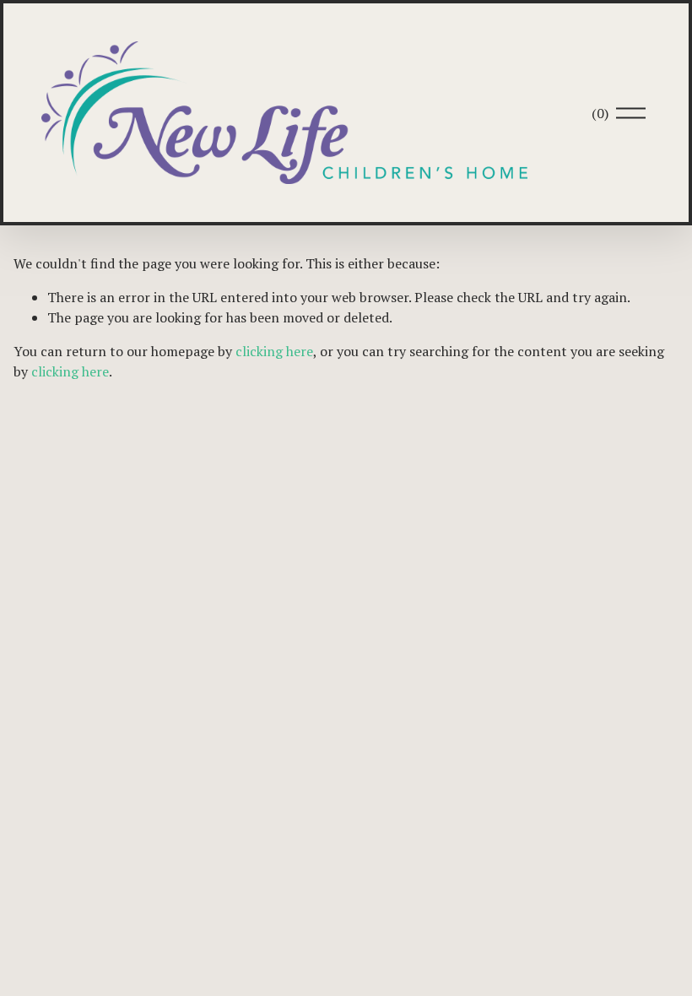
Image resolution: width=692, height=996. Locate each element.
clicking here (274, 351)
